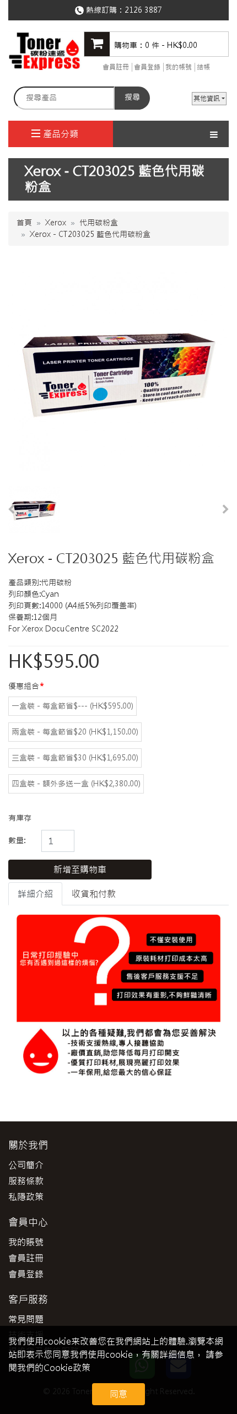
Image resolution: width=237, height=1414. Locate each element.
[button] (11, 509)
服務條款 (26, 1180)
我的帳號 (178, 67)
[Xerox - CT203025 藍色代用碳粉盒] (34, 509)
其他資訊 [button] (206, 98)
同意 (118, 1394)
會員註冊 (116, 67)
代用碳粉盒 (98, 223)
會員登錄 (147, 67)
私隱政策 (26, 1196)
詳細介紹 (35, 893)
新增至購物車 (79, 869)
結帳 (203, 67)
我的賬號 (26, 1242)
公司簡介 (26, 1164)
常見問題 (26, 1319)
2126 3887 (143, 10)
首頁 (24, 223)
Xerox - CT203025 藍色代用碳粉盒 (90, 234)
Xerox (55, 223)
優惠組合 (23, 686)
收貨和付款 (94, 893)
